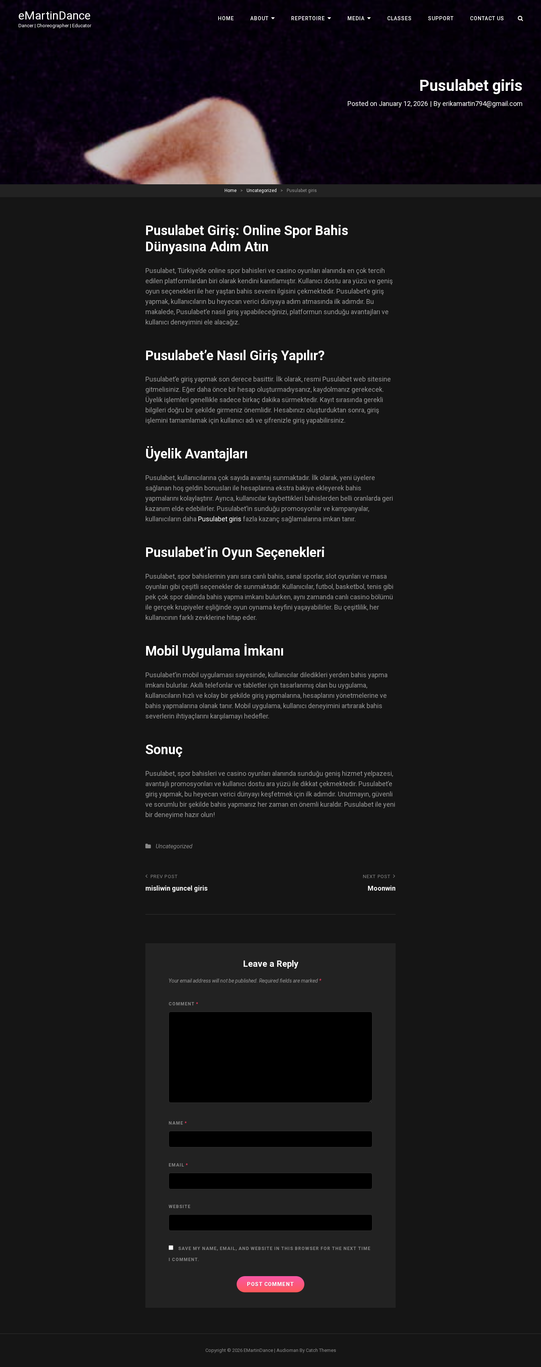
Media (356, 18)
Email (178, 1165)
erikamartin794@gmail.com (482, 103)
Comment (183, 1003)
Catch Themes (321, 1350)
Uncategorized (262, 190)
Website (180, 1206)
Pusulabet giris (219, 519)
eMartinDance (54, 15)
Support (441, 18)
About (259, 18)
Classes (399, 18)
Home (226, 18)
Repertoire (308, 18)
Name (178, 1123)
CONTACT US (487, 18)
